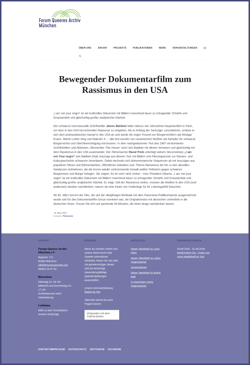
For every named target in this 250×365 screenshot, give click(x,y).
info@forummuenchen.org (53, 265)
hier (57, 314)
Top (243, 358)
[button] (80, 56)
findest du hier (92, 292)
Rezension (68, 216)
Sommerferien (139, 267)
